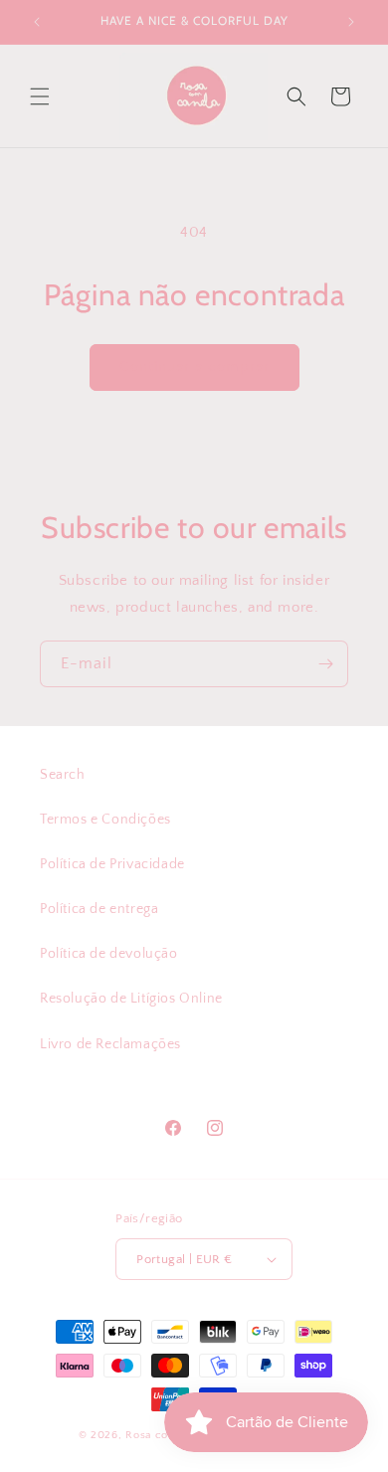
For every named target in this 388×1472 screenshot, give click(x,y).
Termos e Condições (105, 820)
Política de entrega (99, 909)
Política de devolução (109, 954)
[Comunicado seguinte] (351, 22)
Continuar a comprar (194, 366)
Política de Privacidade (112, 864)
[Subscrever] (325, 664)
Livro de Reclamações (110, 1044)
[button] (40, 96)
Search (63, 775)
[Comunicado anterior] (37, 22)
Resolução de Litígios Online (131, 999)
